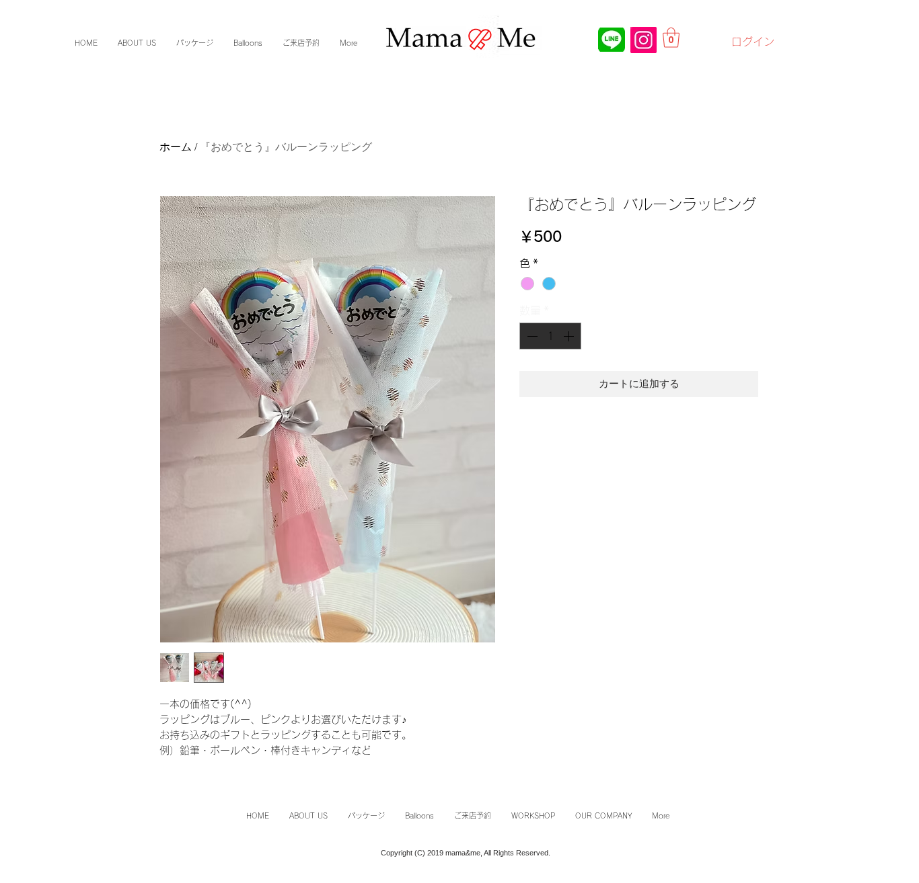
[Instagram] (643, 40)
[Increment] (569, 336)
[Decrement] (530, 336)
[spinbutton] (550, 336)
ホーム (175, 147)
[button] (671, 38)
